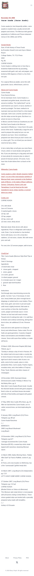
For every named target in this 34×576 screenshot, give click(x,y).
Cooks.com (5, 198)
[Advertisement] (17, 535)
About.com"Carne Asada (9, 90)
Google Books (6, 45)
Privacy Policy (17, 558)
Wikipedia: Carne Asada (9, 169)
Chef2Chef (4, 253)
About (7, 558)
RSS (27, 558)
